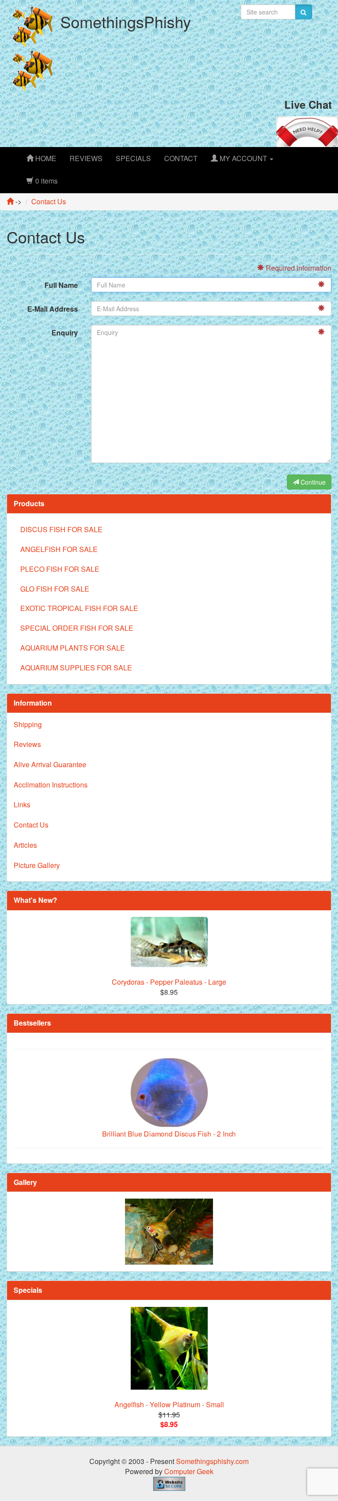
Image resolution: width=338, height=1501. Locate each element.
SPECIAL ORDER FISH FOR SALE (76, 628)
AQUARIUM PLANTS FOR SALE (72, 648)
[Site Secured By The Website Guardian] (169, 1483)
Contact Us (31, 825)
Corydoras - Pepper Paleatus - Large (169, 982)
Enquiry (64, 332)
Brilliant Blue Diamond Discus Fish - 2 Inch (169, 1115)
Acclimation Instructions (51, 785)
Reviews (27, 744)
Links (22, 804)
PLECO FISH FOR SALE (59, 569)
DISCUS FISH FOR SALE (61, 529)
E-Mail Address (52, 309)
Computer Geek (188, 1471)
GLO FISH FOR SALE (54, 589)
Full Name (61, 285)
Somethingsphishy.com (212, 1461)
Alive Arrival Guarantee (50, 764)
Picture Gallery (37, 865)
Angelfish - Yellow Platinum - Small (169, 1404)
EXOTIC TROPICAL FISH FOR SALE (79, 608)
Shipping (28, 724)
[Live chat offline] (307, 130)
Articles (25, 845)
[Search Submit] (303, 11)
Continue (312, 482)
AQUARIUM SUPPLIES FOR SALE (76, 667)
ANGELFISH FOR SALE (59, 549)
